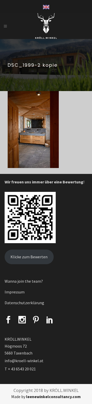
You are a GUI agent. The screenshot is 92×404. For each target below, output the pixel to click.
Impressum (15, 291)
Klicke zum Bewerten (29, 256)
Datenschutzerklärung (24, 302)
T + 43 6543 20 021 (20, 368)
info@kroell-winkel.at (24, 360)
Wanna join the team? (24, 281)
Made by (46, 396)
